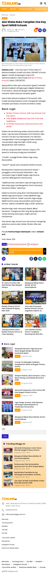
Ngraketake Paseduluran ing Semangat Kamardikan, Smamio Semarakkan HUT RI (27, 473)
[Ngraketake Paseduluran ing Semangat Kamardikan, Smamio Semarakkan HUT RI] (8, 474)
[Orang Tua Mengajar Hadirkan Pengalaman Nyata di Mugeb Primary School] (7, 366)
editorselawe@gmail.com (15, 514)
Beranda (5, 519)
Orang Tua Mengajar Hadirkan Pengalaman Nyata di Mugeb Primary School (30, 364)
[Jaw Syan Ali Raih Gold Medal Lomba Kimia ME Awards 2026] (8, 482)
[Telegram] (40, 259)
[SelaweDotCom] (20, 3)
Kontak (4, 533)
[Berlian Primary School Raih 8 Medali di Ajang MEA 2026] (12, 297)
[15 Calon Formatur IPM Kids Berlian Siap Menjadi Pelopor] (12, 274)
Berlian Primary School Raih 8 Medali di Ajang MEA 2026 (11, 308)
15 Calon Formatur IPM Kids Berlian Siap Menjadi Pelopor (12, 285)
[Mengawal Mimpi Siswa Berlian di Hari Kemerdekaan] (35, 274)
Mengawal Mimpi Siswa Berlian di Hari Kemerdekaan (34, 285)
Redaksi (5, 526)
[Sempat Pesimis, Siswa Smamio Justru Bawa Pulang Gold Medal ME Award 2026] (7, 379)
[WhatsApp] (44, 259)
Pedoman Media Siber (10, 548)
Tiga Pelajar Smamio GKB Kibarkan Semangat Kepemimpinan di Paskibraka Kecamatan (29, 404)
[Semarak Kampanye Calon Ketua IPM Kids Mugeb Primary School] (7, 393)
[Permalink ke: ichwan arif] (4, 30)
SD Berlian (34, 244)
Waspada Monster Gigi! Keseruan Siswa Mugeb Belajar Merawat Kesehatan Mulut (28, 351)
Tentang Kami (7, 523)
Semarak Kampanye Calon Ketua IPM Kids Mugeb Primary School (30, 391)
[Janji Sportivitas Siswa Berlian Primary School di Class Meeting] (12, 321)
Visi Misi (4, 530)
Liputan (4, 18)
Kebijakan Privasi (8, 544)
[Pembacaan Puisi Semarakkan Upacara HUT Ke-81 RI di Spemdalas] (8, 466)
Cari (3, 429)
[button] (41, 3)
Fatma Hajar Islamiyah (18, 244)
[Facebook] (31, 259)
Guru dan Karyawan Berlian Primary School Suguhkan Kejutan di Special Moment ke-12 (34, 308)
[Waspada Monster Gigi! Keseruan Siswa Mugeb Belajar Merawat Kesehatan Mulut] (7, 352)
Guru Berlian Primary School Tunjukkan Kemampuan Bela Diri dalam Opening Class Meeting (34, 332)
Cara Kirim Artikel (8, 538)
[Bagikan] (44, 30)
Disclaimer (6, 541)
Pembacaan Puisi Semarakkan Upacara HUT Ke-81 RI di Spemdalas (29, 465)
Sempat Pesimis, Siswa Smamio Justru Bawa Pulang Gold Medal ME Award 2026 (30, 378)
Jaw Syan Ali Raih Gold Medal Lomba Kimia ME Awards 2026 (29, 482)
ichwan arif (10, 29)
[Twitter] (36, 259)
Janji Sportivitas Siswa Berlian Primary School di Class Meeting (12, 332)
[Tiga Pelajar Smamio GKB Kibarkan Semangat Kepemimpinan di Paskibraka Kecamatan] (7, 406)
